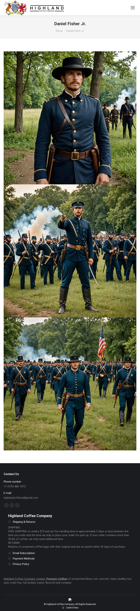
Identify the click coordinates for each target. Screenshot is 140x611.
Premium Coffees (56, 578)
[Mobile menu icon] (132, 7)
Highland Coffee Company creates (25, 578)
